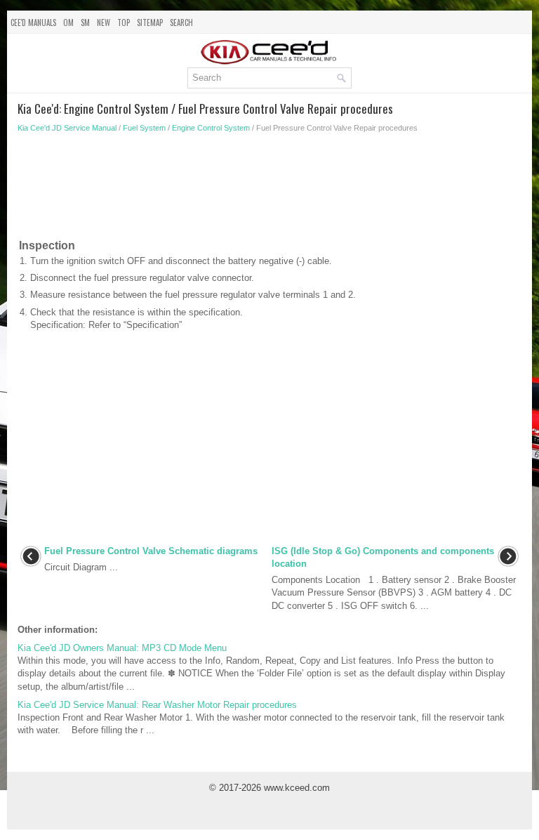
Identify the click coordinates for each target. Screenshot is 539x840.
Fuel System (144, 128)
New (103, 22)
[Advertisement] (269, 189)
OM (68, 22)
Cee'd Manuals (33, 22)
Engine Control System (211, 128)
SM (85, 22)
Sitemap (150, 22)
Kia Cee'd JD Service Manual (67, 128)
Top (123, 22)
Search (181, 22)
